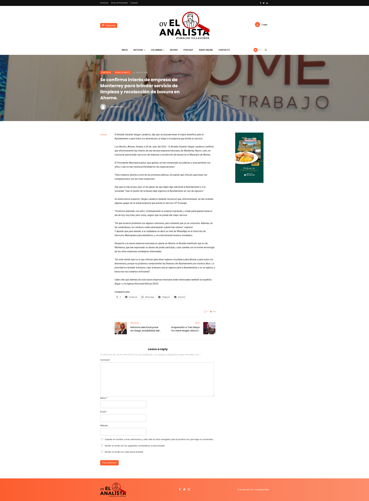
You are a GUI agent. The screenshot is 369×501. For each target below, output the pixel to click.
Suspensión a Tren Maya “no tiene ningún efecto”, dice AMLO (185, 329)
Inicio (125, 50)
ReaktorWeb (263, 489)
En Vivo (174, 50)
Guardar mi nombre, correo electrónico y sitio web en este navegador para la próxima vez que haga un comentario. (159, 439)
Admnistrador (117, 107)
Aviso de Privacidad (119, 3)
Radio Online (206, 50)
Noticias (138, 50)
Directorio (104, 3)
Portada (106, 73)
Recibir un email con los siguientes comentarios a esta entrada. (135, 445)
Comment (105, 360)
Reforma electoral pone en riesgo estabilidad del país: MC (144, 329)
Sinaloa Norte (122, 73)
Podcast (188, 50)
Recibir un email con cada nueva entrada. (124, 452)
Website (104, 425)
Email (103, 411)
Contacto (134, 3)
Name (103, 398)
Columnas (156, 50)
